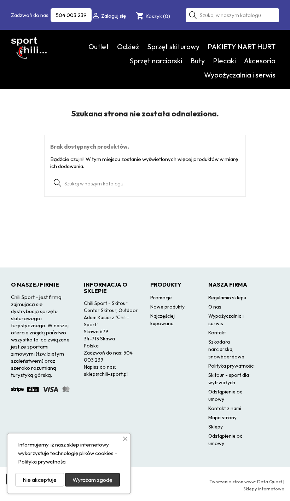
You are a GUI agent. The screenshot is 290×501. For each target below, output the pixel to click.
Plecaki (224, 60)
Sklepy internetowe (263, 488)
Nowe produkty (167, 307)
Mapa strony (222, 417)
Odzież (128, 46)
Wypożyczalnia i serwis (240, 74)
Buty (197, 60)
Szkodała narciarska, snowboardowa (226, 349)
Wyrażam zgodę (92, 479)
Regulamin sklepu (227, 297)
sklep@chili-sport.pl (106, 374)
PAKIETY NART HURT (242, 46)
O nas (214, 307)
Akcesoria (260, 60)
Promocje (161, 297)
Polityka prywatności (231, 366)
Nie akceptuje (40, 479)
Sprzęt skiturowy (173, 46)
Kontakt (217, 332)
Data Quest (269, 481)
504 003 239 (71, 15)
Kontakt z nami (224, 408)
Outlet (98, 46)
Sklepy (215, 427)
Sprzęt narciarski (155, 60)
